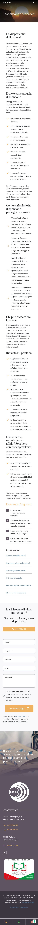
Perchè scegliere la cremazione (18, 585)
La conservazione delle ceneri (18, 563)
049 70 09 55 (12, 829)
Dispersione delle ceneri (16, 555)
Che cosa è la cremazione (16, 593)
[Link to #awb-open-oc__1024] (33, 2)
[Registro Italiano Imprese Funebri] (19, 859)
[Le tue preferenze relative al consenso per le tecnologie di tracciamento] (34, 921)
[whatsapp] (19, 922)
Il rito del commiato (14, 578)
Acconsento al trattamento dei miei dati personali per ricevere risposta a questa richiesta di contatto (18, 696)
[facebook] (4, 852)
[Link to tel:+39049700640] (6, 922)
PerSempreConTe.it (28, 902)
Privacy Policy (21, 716)
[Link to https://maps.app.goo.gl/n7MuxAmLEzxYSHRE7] (32, 922)
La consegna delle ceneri (16, 570)
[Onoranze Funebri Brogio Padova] (19, 783)
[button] (19, 513)
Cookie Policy (24, 907)
